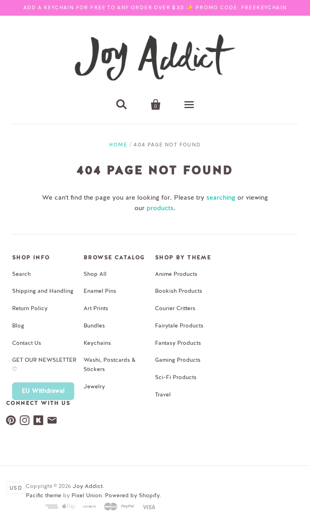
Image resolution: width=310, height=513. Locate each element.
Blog (18, 326)
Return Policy (30, 308)
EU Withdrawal (43, 391)
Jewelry (94, 387)
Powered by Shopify (132, 495)
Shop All (95, 274)
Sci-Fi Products (176, 377)
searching (220, 198)
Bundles (94, 326)
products (160, 208)
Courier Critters (175, 308)
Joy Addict (88, 486)
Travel (163, 395)
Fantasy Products (178, 343)
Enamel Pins (100, 291)
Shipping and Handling (42, 291)
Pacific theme (43, 495)
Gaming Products (178, 360)
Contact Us (26, 343)
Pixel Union (86, 495)
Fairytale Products (179, 326)
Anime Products (176, 274)
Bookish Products (178, 291)
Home (118, 144)
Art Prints (96, 308)
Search (21, 274)
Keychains (97, 343)
